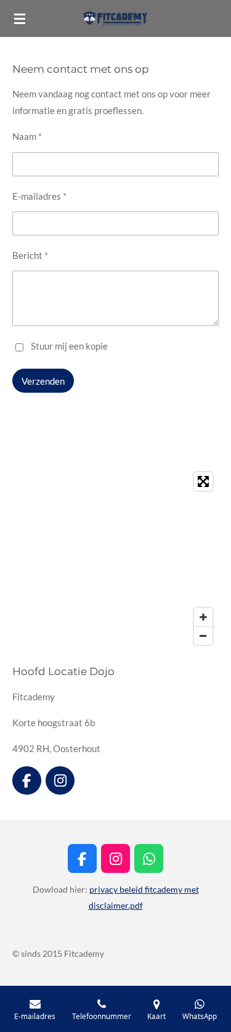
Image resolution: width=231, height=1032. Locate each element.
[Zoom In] (203, 617)
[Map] (115, 558)
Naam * (27, 136)
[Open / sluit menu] (19, 18)
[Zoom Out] (203, 635)
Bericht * (30, 255)
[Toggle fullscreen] (203, 481)
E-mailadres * (39, 196)
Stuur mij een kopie (69, 345)
